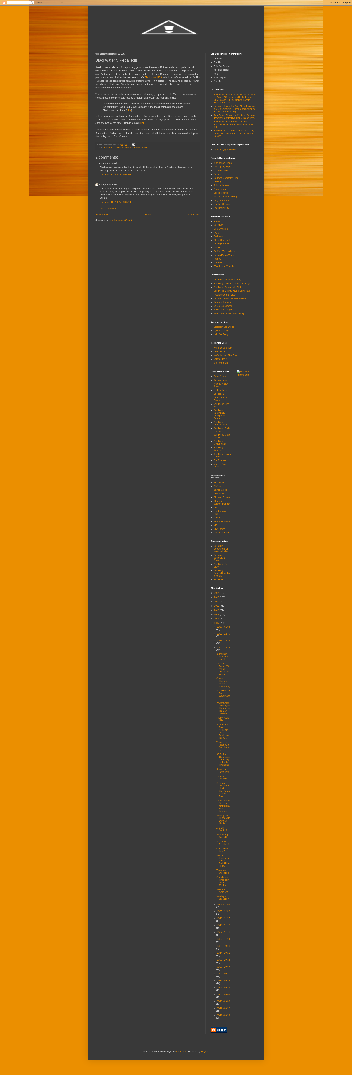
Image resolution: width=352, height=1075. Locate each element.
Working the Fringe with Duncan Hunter (223, 819)
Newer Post (102, 214)
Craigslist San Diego (224, 327)
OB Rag (217, 181)
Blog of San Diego (223, 163)
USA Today (219, 529)
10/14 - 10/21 (223, 953)
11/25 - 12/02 (223, 911)
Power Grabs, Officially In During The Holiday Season (223, 708)
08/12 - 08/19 (223, 1015)
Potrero (145, 147)
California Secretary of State (219, 558)
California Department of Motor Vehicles (221, 549)
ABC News (219, 482)
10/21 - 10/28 (223, 946)
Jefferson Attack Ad (222, 890)
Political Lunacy (221, 185)
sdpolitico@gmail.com (225, 149)
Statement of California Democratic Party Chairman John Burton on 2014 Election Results (234, 133)
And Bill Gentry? (221, 829)
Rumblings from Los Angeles (222, 657)
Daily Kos (218, 225)
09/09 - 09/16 (223, 987)
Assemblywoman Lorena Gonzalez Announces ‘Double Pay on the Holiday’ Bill (233, 124)
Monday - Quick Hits (222, 897)
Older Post (193, 214)
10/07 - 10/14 (223, 960)
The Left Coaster (222, 204)
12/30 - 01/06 (223, 627)
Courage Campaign (223, 302)
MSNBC (218, 517)
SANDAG (218, 579)
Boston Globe (220, 490)
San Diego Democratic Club (227, 287)
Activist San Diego (223, 309)
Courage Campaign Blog (226, 178)
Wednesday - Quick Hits (223, 835)
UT (96, 119)
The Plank (219, 262)
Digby (216, 232)
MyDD (217, 247)
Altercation (219, 221)
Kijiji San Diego (221, 330)
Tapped (217, 259)
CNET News (220, 351)
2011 (217, 606)
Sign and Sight (221, 363)
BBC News (219, 486)
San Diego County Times (220, 423)
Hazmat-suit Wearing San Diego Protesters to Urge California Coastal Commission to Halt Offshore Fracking (235, 109)
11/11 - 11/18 (223, 925)
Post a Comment (108, 208)
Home (148, 214)
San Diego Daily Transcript (222, 429)
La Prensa (219, 394)
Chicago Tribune (222, 497)
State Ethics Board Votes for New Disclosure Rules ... (223, 731)
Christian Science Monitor (222, 502)
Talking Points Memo (224, 255)
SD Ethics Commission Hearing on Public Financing (223, 759)
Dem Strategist (221, 229)
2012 (217, 601)
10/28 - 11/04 (223, 939)
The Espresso (220, 460)
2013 (217, 597)
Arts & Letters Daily (223, 348)
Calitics (217, 174)
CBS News (219, 493)
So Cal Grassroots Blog (225, 196)
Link (129, 110)
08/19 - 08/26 (223, 1008)
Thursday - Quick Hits (222, 777)
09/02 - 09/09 (223, 994)
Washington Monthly (224, 266)
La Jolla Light (220, 390)
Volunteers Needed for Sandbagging (223, 746)
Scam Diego (220, 189)
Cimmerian (181, 1051)
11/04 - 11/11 (223, 932)
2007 (217, 623)
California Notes (222, 170)
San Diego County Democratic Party (232, 283)
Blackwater (108, 147)
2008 (217, 618)
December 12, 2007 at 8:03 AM (115, 174)
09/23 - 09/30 (223, 973)
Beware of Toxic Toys (222, 770)
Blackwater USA (153, 77)
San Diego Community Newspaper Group (219, 414)
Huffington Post (221, 243)
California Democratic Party (227, 279)
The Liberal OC (221, 208)
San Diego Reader (219, 449)
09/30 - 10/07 (223, 967)
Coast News (220, 376)
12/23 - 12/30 (223, 633)
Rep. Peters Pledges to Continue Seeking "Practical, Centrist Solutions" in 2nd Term (234, 116)
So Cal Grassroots (223, 306)
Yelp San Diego (221, 334)
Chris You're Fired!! (222, 849)
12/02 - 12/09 (223, 904)
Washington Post (222, 532)
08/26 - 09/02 (223, 1001)
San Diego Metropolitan (220, 442)
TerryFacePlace (221, 200)
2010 (217, 610)
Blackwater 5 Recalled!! (222, 842)
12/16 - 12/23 (223, 640)
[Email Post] (133, 144)
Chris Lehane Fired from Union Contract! (223, 881)
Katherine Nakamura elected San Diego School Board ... (223, 790)
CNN (216, 507)
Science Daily (220, 359)
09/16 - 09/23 (223, 980)
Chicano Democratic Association (230, 298)
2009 (217, 614)
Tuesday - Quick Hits (222, 871)
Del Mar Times (221, 380)
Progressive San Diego (225, 294)
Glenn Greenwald (222, 240)
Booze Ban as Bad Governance (223, 694)
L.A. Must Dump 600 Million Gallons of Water (223, 668)
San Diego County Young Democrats (232, 291)
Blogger (204, 1051)
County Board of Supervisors (127, 147)
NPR (216, 525)
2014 (217, 593)
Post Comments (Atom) (120, 220)
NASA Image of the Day (225, 355)
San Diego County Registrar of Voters (222, 573)
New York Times (222, 521)
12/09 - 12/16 (223, 647)
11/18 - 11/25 (223, 918)
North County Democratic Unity (229, 313)
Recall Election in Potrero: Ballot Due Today (223, 860)
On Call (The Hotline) (224, 251)
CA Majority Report (223, 166)
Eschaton (218, 236)
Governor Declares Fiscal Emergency (223, 682)
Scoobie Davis (221, 193)
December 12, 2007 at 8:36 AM (115, 202)
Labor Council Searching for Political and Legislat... (223, 806)
